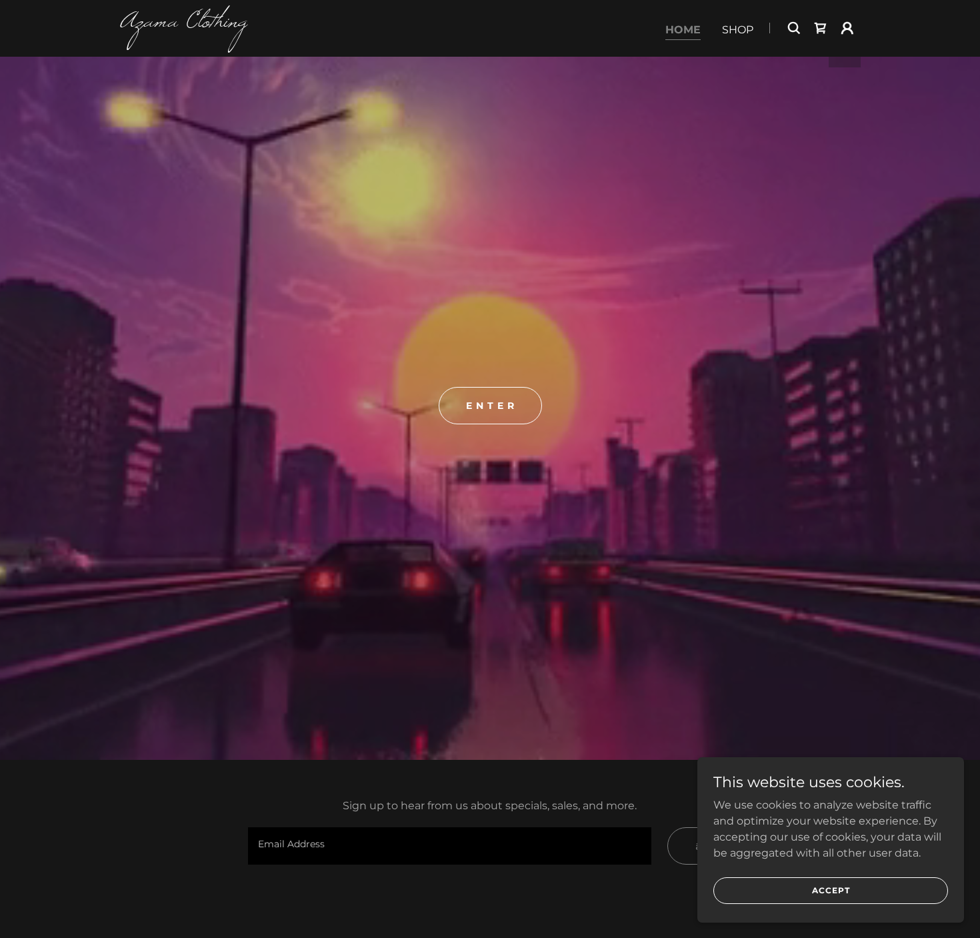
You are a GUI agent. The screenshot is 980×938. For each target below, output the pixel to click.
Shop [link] (737, 29)
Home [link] (683, 29)
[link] (249, 23)
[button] (847, 28)
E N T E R (490, 406)
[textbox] (449, 846)
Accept (831, 890)
